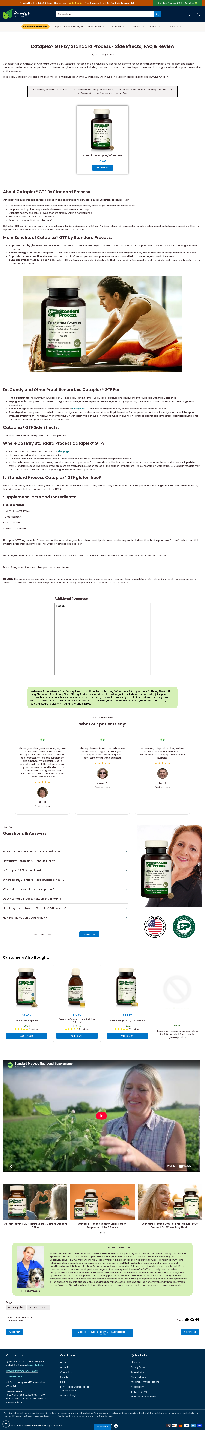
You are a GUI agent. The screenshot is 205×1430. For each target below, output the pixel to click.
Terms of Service (140, 1391)
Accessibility (137, 1386)
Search (64, 1377)
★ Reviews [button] (102, 1426)
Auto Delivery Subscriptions (145, 1381)
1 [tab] (101, 1233)
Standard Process (39, 1307)
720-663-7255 (14, 1376)
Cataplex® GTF (80, 408)
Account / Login (68, 1395)
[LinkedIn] (116, 1426)
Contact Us (66, 1372)
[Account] (190, 14)
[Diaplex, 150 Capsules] (26, 988)
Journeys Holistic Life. (32, 1425)
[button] (6, 1424)
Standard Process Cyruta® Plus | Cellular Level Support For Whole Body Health (170, 1225)
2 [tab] (104, 1233)
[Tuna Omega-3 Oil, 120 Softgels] (127, 988)
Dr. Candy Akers (16, 1307)
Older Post (14, 1331)
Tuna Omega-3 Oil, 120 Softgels (127, 1020)
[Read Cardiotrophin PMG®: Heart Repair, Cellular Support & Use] (35, 1202)
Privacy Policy (138, 1367)
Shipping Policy (138, 1377)
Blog (62, 1381)
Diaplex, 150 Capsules (26, 1020)
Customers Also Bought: (26, 957)
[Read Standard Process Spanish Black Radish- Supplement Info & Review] (102, 1202)
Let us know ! (89, 934)
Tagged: (10, 1302)
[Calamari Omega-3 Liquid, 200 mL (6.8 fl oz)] (77, 988)
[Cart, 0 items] (198, 14)
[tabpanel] (35, 1207)
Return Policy (137, 1372)
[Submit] (157, 14)
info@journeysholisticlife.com (22, 1370)
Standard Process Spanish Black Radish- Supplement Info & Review (103, 1225)
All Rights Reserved (53, 1425)
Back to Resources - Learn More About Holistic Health (102, 1333)
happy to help (35, 1365)
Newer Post (190, 1331)
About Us (65, 1367)
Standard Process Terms (144, 1396)
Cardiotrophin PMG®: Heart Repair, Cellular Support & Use (35, 1225)
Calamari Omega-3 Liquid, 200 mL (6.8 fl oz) (77, 1021)
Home (63, 1362)
